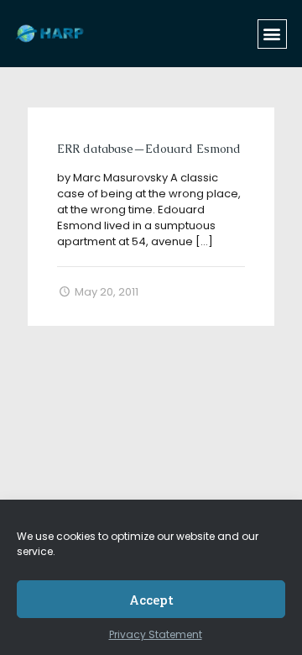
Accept (151, 599)
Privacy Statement (155, 634)
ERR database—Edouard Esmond (149, 148)
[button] (272, 34)
